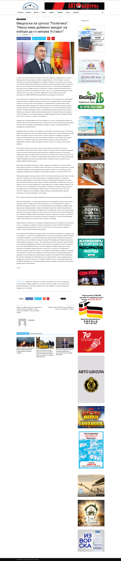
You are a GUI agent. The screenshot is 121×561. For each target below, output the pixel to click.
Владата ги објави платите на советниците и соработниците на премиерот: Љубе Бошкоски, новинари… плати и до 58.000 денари (29, 310)
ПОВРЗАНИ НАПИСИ (23, 333)
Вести (36, 12)
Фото (68, 12)
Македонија (23, 19)
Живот (51, 12)
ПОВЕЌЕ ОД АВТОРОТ (36, 333)
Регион (28, 12)
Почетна (20, 12)
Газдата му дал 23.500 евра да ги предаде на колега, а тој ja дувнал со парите (61, 308)
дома (18, 17)
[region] (91, 39)
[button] (102, 12)
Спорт (44, 12)
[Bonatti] (91, 174)
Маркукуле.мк (85, 20)
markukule (25, 34)
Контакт (76, 12)
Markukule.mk (20, 281)
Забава (60, 12)
